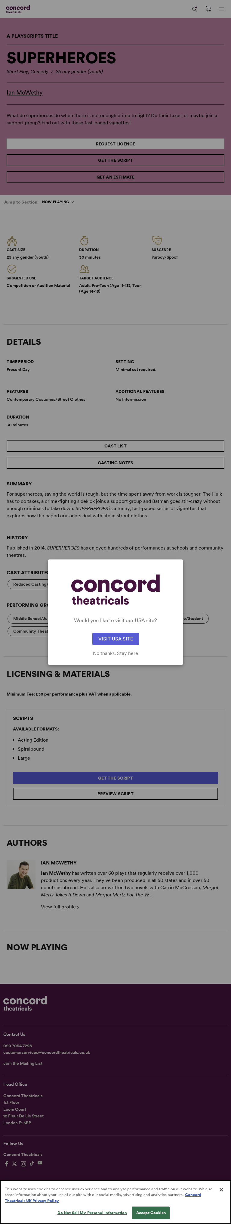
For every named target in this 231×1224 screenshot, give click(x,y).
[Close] (221, 1189)
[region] (115, 1202)
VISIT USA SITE (115, 639)
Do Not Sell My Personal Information (92, 1212)
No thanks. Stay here (115, 653)
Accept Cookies (151, 1212)
